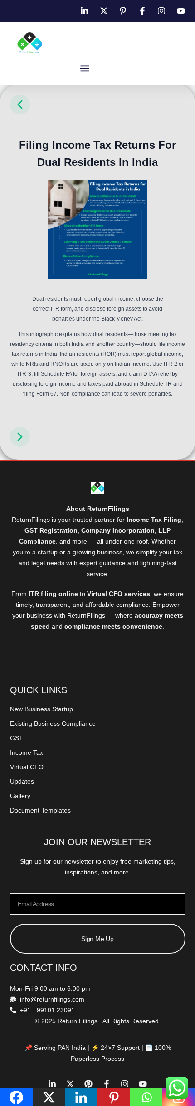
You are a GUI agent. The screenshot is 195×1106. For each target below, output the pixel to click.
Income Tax (26, 752)
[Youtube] (143, 1084)
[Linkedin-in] (52, 1084)
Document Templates (40, 810)
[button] (85, 68)
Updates (22, 781)
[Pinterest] (88, 1084)
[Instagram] (125, 1084)
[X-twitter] (70, 1084)
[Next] (20, 445)
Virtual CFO (27, 766)
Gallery (20, 795)
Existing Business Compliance (53, 723)
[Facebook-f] (106, 1084)
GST (16, 738)
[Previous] (20, 113)
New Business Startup (41, 709)
